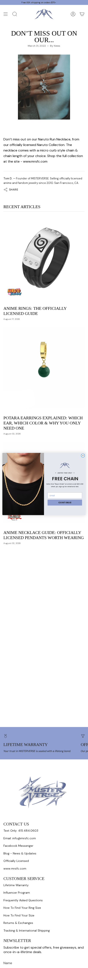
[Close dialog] (83, 455)
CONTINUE (65, 502)
